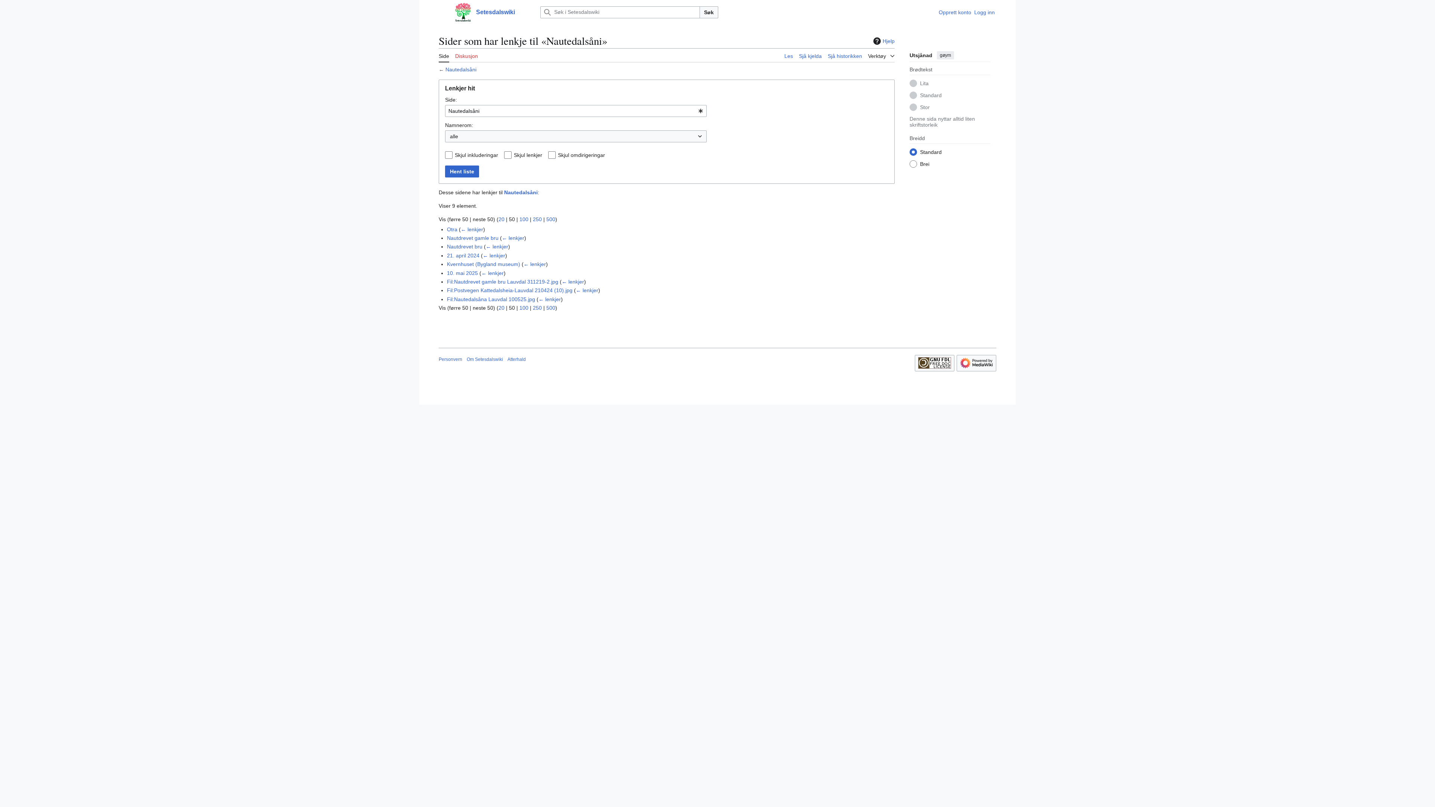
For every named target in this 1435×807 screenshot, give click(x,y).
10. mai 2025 (462, 273)
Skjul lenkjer (528, 155)
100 (523, 219)
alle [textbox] (454, 136)
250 (537, 219)
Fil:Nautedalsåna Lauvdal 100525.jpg (491, 299)
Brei (924, 164)
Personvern (450, 359)
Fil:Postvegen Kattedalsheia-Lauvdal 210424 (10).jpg (510, 290)
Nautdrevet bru (464, 247)
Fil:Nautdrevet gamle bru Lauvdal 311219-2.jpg (502, 282)
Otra (452, 229)
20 (501, 219)
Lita (924, 83)
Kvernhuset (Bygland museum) (483, 264)
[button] (442, 12)
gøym (945, 55)
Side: (451, 100)
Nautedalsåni (460, 69)
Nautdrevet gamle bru (473, 238)
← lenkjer (472, 229)
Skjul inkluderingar (476, 155)
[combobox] (576, 111)
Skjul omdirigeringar (581, 155)
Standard (931, 95)
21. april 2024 (463, 256)
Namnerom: (459, 125)
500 (550, 219)
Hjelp (889, 41)
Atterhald (516, 359)
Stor (925, 107)
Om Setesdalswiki (485, 359)
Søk (709, 12)
